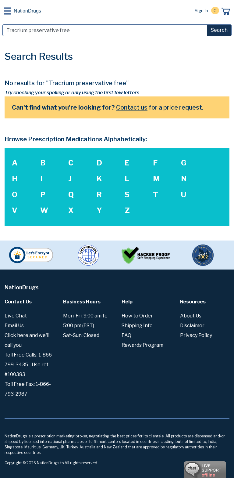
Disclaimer (192, 325)
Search (219, 30)
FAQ (126, 335)
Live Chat (16, 316)
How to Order (137, 316)
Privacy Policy (196, 335)
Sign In (201, 10)
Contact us (131, 107)
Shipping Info (137, 325)
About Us (190, 316)
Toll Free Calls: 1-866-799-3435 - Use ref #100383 (29, 364)
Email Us (14, 325)
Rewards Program (142, 345)
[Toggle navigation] (7, 11)
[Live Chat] (188, 467)
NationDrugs (27, 10)
